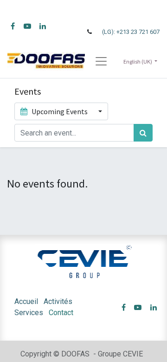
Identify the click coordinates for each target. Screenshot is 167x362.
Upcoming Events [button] (59, 111)
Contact (61, 312)
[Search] (143, 133)
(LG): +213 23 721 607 (131, 31)
